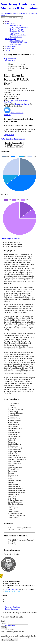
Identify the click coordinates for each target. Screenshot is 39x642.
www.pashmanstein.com (19, 100)
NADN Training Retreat (18, 35)
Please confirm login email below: (12, 632)
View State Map (15, 44)
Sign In (7, 50)
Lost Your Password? (8, 625)
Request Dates (9, 135)
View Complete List (16, 41)
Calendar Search (10, 46)
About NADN (10, 23)
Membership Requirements (19, 27)
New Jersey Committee (17, 29)
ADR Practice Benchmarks (13, 139)
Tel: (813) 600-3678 (12, 589)
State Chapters (14, 33)
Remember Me (8, 630)
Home (7, 21)
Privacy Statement (11, 609)
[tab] (19, 139)
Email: (3, 621)
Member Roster (10, 39)
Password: (4, 623)
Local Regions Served (10, 238)
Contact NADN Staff (12, 591)
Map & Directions (10, 59)
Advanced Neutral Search (18, 43)
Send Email (8, 102)
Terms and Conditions (12, 607)
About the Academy (16, 25)
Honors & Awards (16, 37)
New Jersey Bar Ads (17, 31)
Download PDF (9, 60)
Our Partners (9, 48)
